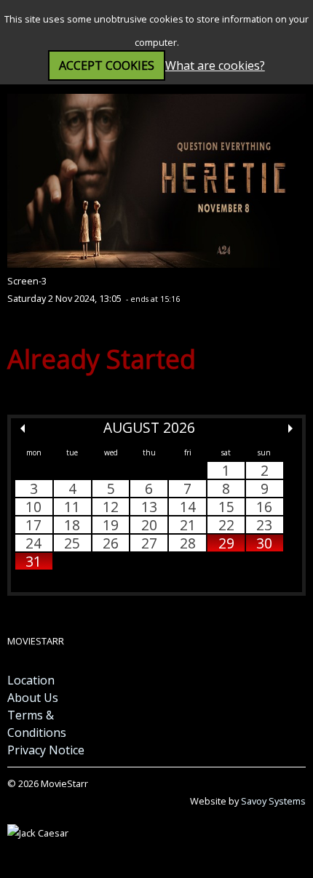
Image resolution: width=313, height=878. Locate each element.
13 (149, 506)
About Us (32, 698)
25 (72, 543)
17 (33, 524)
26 (111, 543)
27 (149, 543)
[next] (290, 428)
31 (33, 561)
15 (226, 506)
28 (188, 543)
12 (111, 506)
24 (33, 543)
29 (226, 543)
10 (33, 506)
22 (226, 524)
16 (264, 506)
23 (264, 524)
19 (111, 524)
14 (188, 506)
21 (188, 524)
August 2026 (149, 427)
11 (72, 506)
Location (31, 680)
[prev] (22, 428)
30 (264, 543)
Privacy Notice (45, 750)
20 (149, 524)
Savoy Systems (273, 800)
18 (72, 524)
